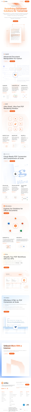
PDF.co (3, 401)
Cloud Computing (12, 404)
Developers (27, 394)
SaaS (10, 398)
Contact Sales (12, 61)
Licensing (21, 394)
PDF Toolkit (11, 397)
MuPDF (3, 397)
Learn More (4, 243)
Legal (21, 395)
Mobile (11, 405)
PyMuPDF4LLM (4, 394)
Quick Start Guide (5, 142)
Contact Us (27, 1)
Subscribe (27, 384)
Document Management (13, 394)
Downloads (21, 1)
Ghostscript (3, 398)
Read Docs (22, 142)
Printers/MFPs (12, 401)
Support (27, 395)
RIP (10, 402)
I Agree (21, 409)
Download (5, 61)
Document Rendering (13, 395)
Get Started (4, 92)
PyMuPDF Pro (4, 395)
